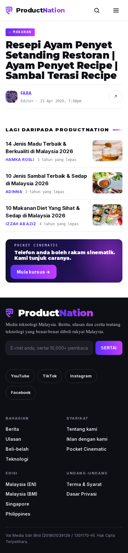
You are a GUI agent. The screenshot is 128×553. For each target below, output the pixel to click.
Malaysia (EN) (21, 484)
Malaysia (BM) (21, 494)
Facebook (21, 392)
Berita (12, 429)
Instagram (81, 375)
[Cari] (96, 10)
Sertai (109, 348)
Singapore (17, 504)
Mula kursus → (33, 271)
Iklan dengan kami (86, 439)
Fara (26, 93)
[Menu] (115, 10)
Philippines (18, 514)
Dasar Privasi (81, 494)
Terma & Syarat (84, 484)
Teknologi (17, 459)
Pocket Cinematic (86, 449)
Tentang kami (81, 429)
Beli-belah (17, 449)
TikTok (50, 375)
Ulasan (13, 439)
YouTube (20, 375)
